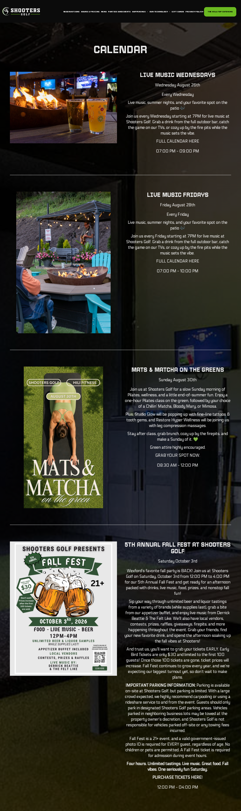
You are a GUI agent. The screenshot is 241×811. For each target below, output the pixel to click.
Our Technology (158, 12)
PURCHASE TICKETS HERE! (178, 777)
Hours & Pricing (90, 12)
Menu (104, 12)
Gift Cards (178, 12)
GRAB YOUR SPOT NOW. (177, 455)
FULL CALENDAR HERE (177, 141)
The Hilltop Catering (220, 12)
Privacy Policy (194, 12)
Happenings (139, 12)
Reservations (71, 12)
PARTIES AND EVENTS (119, 12)
